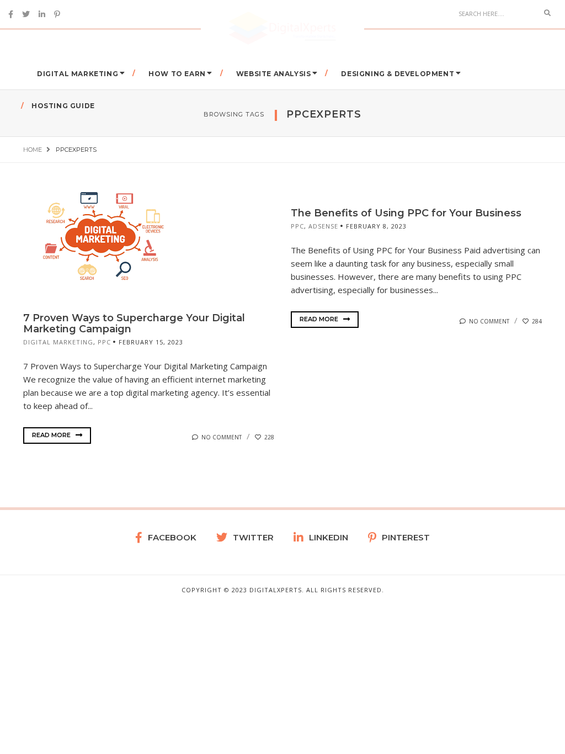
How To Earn (177, 74)
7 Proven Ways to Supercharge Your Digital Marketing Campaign (134, 323)
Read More (52, 435)
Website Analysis (273, 74)
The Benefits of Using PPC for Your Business (406, 213)
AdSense (323, 226)
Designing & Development (397, 74)
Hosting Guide (63, 106)
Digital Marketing (77, 74)
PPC (104, 342)
